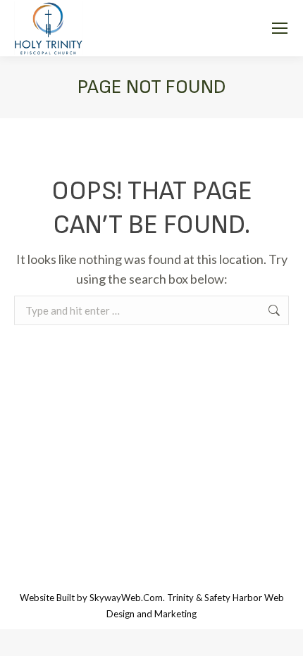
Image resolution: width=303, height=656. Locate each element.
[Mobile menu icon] (280, 28)
